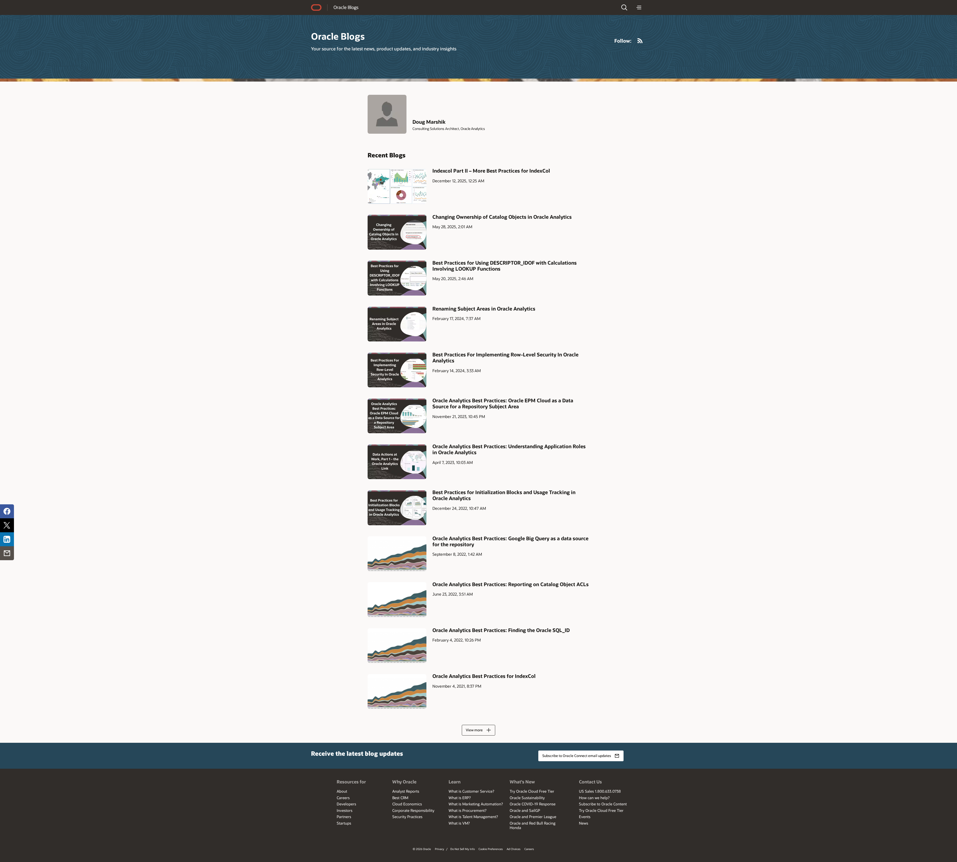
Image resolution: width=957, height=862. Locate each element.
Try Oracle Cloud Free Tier (532, 791)
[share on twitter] (7, 525)
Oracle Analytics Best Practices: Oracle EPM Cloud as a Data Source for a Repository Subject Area (502, 403)
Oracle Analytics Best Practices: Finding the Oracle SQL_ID (501, 630)
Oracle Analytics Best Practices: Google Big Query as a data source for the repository (510, 541)
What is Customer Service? (471, 791)
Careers (343, 797)
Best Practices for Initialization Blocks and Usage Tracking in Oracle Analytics (503, 495)
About (342, 791)
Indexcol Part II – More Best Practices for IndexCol (491, 171)
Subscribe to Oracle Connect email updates (576, 755)
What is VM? (459, 823)
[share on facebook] (7, 511)
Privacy (439, 849)
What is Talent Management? (473, 816)
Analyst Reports (405, 791)
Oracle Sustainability (527, 797)
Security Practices (407, 816)
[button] (624, 7)
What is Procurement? (467, 810)
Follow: (623, 40)
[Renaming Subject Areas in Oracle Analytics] (397, 324)
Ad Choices (513, 849)
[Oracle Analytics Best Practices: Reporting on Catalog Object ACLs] (397, 599)
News (583, 823)
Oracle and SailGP (525, 810)
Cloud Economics (407, 803)
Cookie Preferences (490, 849)
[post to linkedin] (7, 539)
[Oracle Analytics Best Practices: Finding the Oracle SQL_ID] (397, 645)
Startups (344, 823)
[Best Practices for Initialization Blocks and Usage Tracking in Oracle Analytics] (397, 507)
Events (584, 816)
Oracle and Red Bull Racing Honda (533, 825)
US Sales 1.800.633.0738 (600, 791)
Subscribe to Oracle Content (603, 803)
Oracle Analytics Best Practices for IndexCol (484, 676)
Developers (346, 803)
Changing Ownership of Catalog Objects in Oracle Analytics (502, 217)
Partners (344, 816)
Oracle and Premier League (533, 816)
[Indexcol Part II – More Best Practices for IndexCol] (397, 186)
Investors (344, 810)
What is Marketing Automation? (476, 803)
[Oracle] (316, 7)
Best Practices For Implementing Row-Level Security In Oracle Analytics (505, 357)
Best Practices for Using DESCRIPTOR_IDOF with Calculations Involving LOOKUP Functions (504, 266)
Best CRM (400, 797)
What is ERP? (460, 797)
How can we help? (594, 797)
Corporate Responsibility (413, 810)
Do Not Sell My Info (462, 849)
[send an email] (7, 553)
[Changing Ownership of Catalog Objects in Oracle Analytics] (397, 232)
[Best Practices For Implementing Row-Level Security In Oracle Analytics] (397, 370)
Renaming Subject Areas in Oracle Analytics (483, 309)
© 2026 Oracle (422, 849)
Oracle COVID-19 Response (533, 803)
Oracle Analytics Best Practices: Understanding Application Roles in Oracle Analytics (509, 449)
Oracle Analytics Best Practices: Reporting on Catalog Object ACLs (510, 584)
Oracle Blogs (345, 7)
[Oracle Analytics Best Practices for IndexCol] (397, 691)
